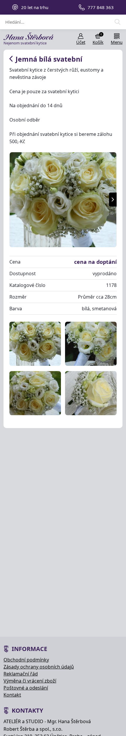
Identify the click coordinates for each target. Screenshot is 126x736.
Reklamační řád (21, 674)
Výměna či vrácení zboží (30, 681)
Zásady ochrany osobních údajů (39, 667)
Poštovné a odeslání (26, 688)
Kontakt (12, 695)
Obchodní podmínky (26, 660)
